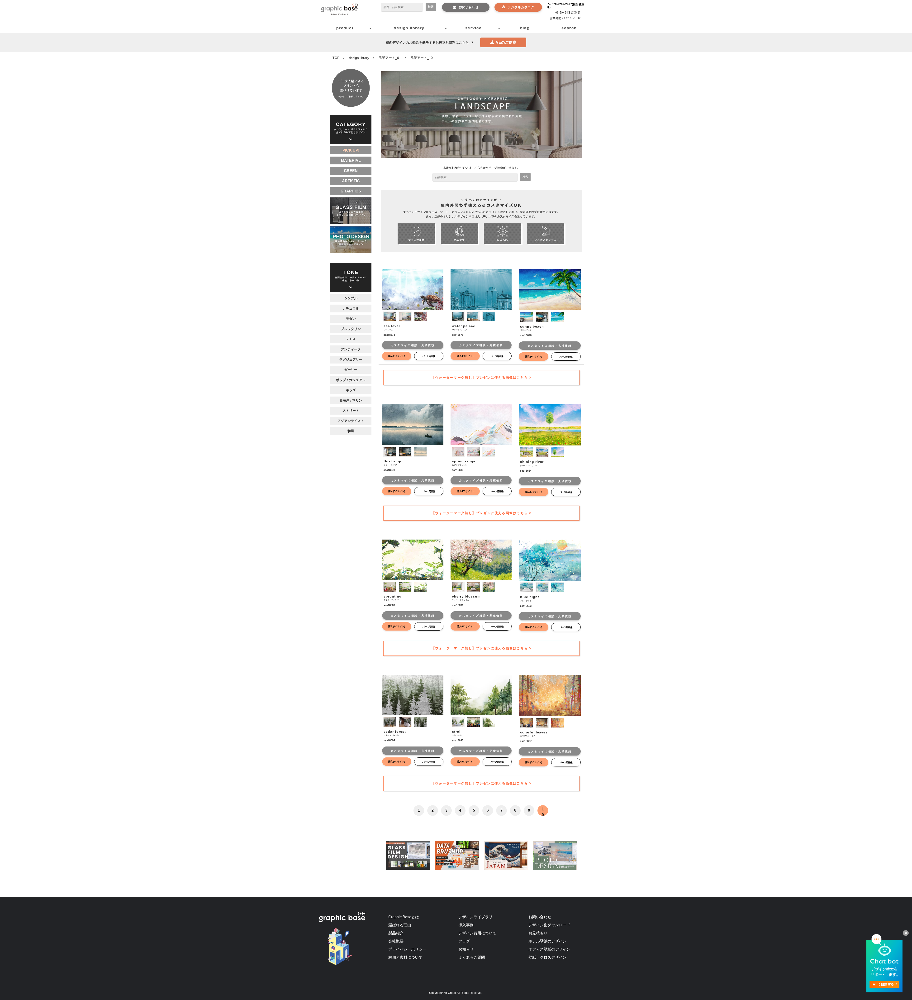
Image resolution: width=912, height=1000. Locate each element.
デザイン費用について (477, 933)
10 (543, 812)
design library (409, 28)
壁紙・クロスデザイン (547, 957)
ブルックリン (351, 328)
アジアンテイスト (350, 420)
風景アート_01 (390, 58)
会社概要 (396, 941)
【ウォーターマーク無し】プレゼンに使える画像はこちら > (482, 377)
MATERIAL (351, 160)
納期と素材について (405, 957)
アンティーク (351, 349)
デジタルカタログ (521, 7)
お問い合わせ (469, 7)
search (569, 28)
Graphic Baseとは (403, 917)
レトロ (351, 338)
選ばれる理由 (399, 925)
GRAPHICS (351, 191)
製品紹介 (396, 933)
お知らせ (466, 949)
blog (525, 28)
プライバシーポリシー (407, 949)
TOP (335, 58)
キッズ (351, 390)
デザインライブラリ (475, 917)
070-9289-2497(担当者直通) (565, 6)
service (473, 28)
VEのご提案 (506, 42)
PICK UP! (350, 150)
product (345, 28)
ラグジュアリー (350, 359)
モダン (351, 318)
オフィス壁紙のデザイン (549, 949)
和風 (350, 430)
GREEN (351, 171)
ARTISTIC (351, 181)
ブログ (464, 941)
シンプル (350, 298)
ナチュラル (350, 308)
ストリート (350, 410)
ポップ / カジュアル (351, 379)
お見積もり (537, 933)
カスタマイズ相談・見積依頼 (413, 345)
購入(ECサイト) (396, 356)
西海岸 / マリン (350, 400)
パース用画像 (428, 356)
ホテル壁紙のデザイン (547, 941)
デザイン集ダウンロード (549, 925)
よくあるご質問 (471, 957)
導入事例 (466, 925)
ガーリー (350, 369)
